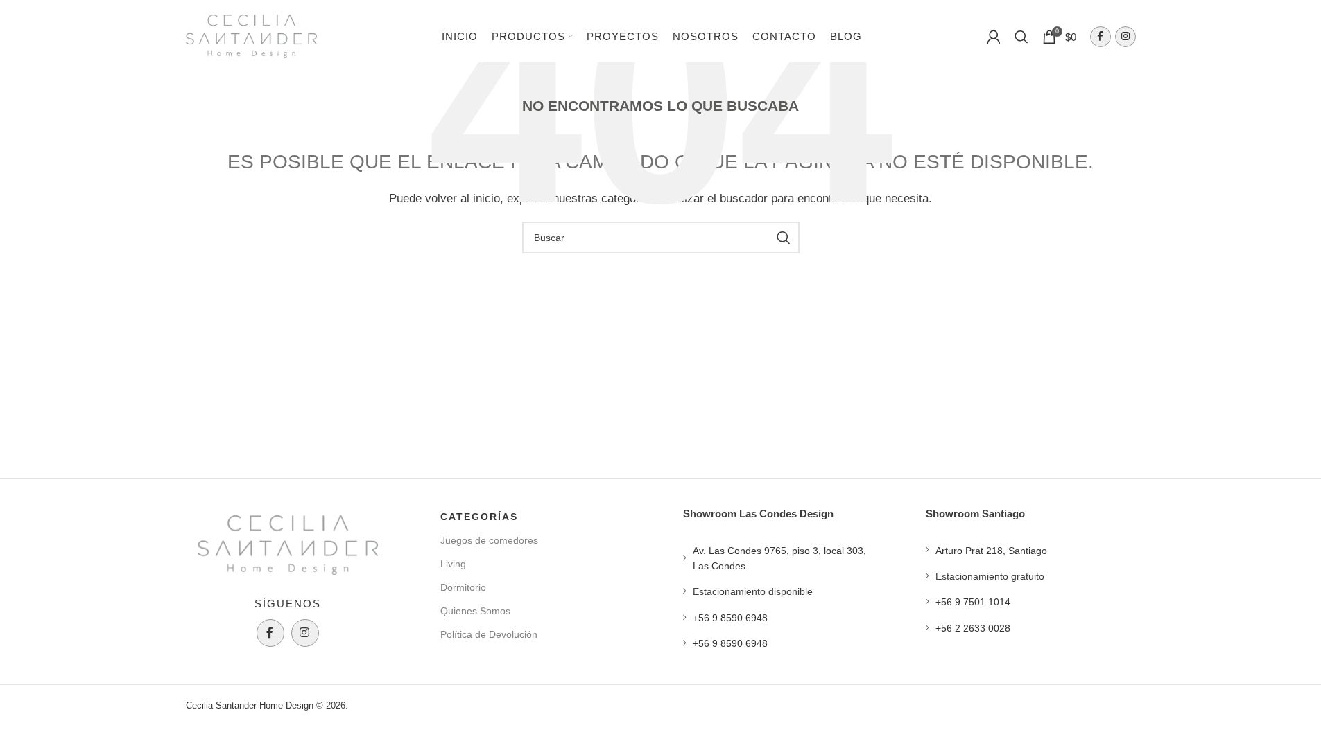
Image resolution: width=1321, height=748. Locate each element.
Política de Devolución (488, 634)
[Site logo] (252, 35)
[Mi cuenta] (994, 37)
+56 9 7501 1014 (972, 601)
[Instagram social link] (1125, 36)
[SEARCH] (784, 237)
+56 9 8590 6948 (730, 617)
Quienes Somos (475, 610)
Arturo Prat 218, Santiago (991, 550)
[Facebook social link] (1100, 36)
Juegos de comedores (489, 540)
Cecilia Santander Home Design (249, 705)
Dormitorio (463, 587)
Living (453, 563)
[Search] (1021, 37)
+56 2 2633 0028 (972, 628)
